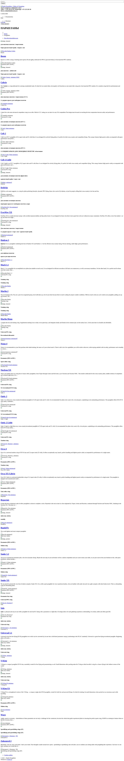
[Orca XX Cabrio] (8, 468)
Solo (2, 608)
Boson (3, 56)
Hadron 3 (5, 240)
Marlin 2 (4, 291)
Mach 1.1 (5, 265)
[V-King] (6, 655)
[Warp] (5, 709)
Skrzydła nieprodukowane (11, 38)
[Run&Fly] (6, 522)
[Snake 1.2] (8, 549)
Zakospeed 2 (6, 741)
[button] (2, 154)
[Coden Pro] (7, 103)
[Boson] (8, 51)
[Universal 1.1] (9, 627)
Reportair (5, 500)
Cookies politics (8, 755)
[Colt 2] (7, 128)
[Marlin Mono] (6, 314)
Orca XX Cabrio (8, 474)
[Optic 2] (8, 391)
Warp (3, 715)
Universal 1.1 (6, 633)
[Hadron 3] (7, 235)
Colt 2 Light (6, 160)
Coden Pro (5, 109)
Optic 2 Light (6, 422)
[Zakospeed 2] (9, 736)
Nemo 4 (4, 344)
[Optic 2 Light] (9, 417)
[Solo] (7, 603)
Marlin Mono (6, 319)
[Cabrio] (10, 77)
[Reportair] (8, 495)
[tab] (62, 14)
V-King (4, 661)
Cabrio (4, 82)
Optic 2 (4, 396)
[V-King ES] (7, 683)
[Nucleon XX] (9, 365)
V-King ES (5, 688)
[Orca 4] (9, 444)
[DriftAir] (6, 182)
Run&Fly (5, 528)
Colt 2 (3, 133)
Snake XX (5, 580)
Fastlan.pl (9, 759)
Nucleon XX (6, 370)
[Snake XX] (9, 575)
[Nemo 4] (9, 338)
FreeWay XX (6, 212)
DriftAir (4, 188)
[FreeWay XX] (9, 207)
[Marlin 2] (6, 286)
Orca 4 (4, 449)
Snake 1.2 (5, 554)
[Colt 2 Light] (9, 154)
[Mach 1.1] (6, 260)
